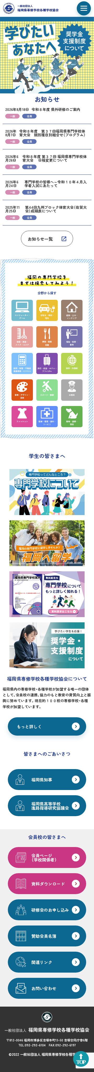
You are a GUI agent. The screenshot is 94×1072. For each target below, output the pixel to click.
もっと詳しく (29, 726)
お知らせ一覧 (40, 239)
